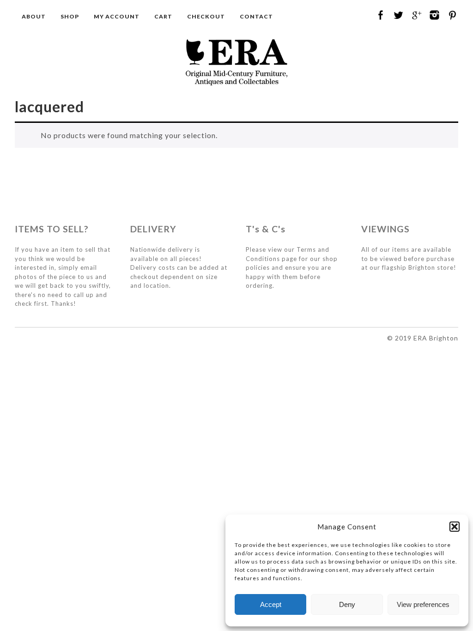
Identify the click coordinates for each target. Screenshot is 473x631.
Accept (270, 604)
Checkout (206, 16)
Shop (70, 16)
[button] (454, 526)
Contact (256, 16)
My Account (116, 16)
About (34, 16)
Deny (347, 604)
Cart (163, 16)
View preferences (423, 604)
